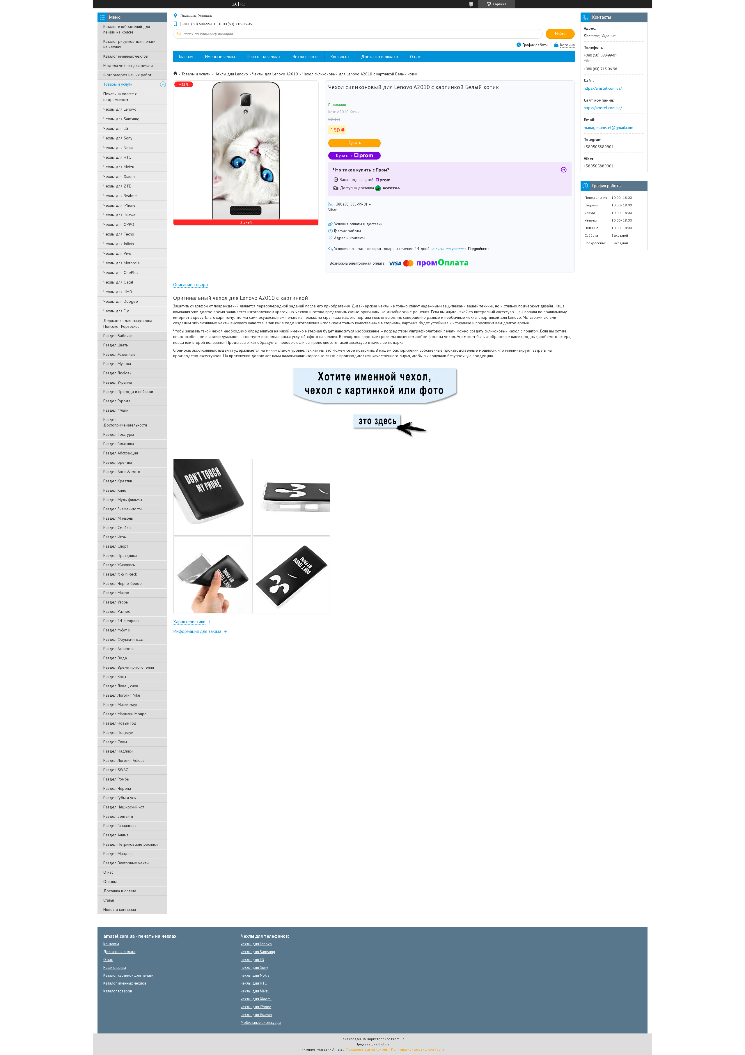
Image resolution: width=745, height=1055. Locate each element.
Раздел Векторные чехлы (126, 862)
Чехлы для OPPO (118, 224)
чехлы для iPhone (256, 1006)
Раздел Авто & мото (121, 471)
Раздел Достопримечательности (125, 422)
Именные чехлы (220, 56)
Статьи (108, 900)
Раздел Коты (114, 676)
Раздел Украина (117, 382)
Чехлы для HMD (117, 291)
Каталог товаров (117, 991)
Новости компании (119, 909)
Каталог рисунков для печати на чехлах (129, 44)
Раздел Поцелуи (118, 732)
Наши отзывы (114, 967)
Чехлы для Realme (120, 195)
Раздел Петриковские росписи (130, 844)
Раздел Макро (116, 592)
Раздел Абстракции (120, 453)
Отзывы (110, 881)
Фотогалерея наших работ (127, 74)
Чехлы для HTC (117, 157)
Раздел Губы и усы (119, 797)
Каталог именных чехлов (125, 56)
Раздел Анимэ (116, 835)
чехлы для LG (252, 959)
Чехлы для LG (115, 128)
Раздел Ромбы (116, 779)
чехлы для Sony (254, 967)
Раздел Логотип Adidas (123, 760)
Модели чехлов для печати (128, 65)
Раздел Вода (115, 658)
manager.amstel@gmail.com (608, 127)
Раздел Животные (119, 354)
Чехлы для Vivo (117, 253)
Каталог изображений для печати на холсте (126, 29)
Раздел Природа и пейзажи (128, 391)
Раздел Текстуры (118, 434)
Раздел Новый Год (119, 723)
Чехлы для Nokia (118, 147)
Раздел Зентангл (118, 816)
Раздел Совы (115, 741)
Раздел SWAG (115, 769)
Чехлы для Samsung (121, 118)
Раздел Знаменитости (122, 508)
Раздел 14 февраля (121, 620)
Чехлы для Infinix (118, 243)
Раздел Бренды (117, 462)
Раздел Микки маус (120, 704)
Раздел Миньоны (118, 518)
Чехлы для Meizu (118, 166)
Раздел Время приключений (128, 667)
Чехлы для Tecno (118, 234)
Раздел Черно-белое (122, 583)
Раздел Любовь (117, 373)
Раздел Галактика (118, 443)
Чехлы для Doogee (120, 301)
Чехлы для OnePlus (120, 272)
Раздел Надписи (118, 751)
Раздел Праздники (120, 555)
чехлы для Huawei (256, 1014)
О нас (108, 872)
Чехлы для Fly (116, 311)
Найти (560, 34)
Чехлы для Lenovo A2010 (275, 74)
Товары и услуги (117, 84)
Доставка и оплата (119, 890)
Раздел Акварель (118, 648)
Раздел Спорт (115, 546)
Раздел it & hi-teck (120, 574)
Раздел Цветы (116, 345)
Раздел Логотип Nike (121, 695)
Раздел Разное (116, 611)
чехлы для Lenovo (256, 943)
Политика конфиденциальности (417, 1049)
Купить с (344, 155)
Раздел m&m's (116, 630)
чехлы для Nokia (255, 975)
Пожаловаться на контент (367, 1049)
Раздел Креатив (117, 481)
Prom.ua (398, 1039)
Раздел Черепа (117, 788)
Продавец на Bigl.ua (372, 1044)
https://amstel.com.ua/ (603, 88)
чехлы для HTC (254, 983)
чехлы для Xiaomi (256, 998)
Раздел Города (116, 400)
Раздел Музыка (117, 363)
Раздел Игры (115, 536)
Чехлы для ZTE (117, 186)
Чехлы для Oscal (118, 282)
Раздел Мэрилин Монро (125, 713)
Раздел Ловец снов (120, 685)
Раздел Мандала (118, 853)
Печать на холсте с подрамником (120, 96)
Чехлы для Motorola (121, 262)
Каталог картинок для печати (128, 975)
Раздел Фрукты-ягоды (123, 639)
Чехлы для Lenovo (119, 109)
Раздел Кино (114, 490)
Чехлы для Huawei (119, 214)
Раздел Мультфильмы (122, 499)
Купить (354, 143)
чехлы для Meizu (255, 991)
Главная (186, 56)
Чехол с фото (306, 56)
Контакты (340, 56)
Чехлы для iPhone (119, 205)
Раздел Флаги (115, 410)
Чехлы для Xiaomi (119, 176)
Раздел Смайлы (117, 527)
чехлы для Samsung (258, 951)
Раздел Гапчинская (119, 825)
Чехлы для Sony (117, 138)
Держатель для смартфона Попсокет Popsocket (127, 323)
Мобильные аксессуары (261, 1022)
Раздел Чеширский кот (123, 807)
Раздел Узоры (116, 602)
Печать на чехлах (264, 56)
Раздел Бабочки (117, 335)
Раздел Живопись (119, 564)
